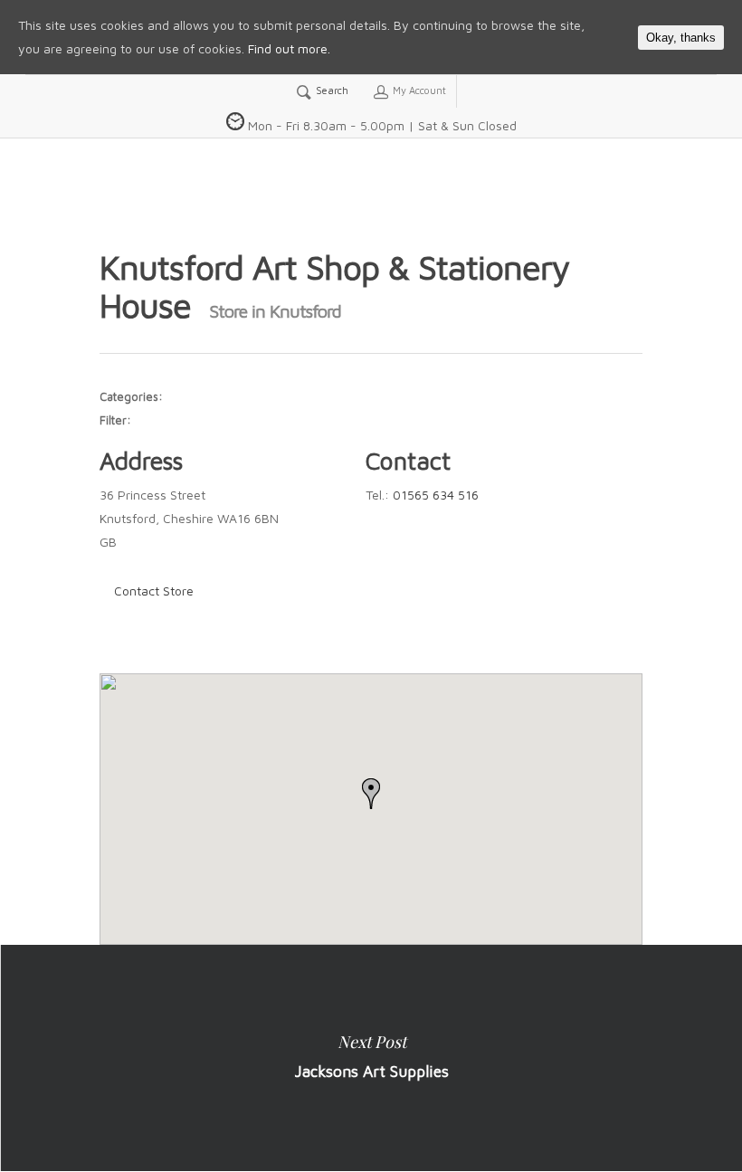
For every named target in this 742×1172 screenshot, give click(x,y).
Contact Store (154, 590)
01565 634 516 (436, 494)
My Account (418, 90)
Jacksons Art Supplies (371, 1058)
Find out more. (289, 48)
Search (330, 90)
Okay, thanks (681, 37)
